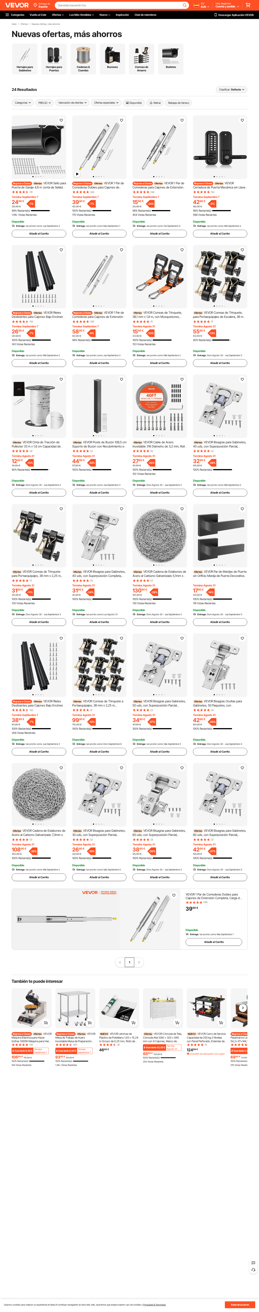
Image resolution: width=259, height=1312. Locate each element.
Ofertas (24, 24)
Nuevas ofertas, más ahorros (46, 24)
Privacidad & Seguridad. (154, 1304)
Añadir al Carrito (39, 233)
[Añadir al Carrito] (46, 1023)
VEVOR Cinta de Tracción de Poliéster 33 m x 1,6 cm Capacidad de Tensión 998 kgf (36, 446)
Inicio (14, 24)
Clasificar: (224, 89)
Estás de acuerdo (240, 1304)
